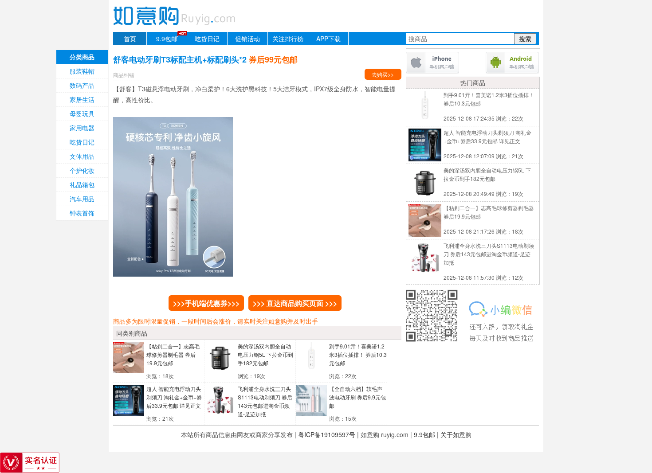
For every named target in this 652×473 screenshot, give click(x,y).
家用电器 (82, 127)
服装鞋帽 (82, 70)
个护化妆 (82, 170)
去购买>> (383, 74)
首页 (130, 38)
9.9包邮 (166, 38)
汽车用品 (82, 198)
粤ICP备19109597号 (326, 434)
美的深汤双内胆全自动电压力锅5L (265, 354)
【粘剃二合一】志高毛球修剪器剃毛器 (173, 354)
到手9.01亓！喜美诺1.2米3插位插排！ (358, 354)
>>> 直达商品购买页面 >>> (295, 303)
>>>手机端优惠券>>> (206, 303)
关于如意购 (455, 434)
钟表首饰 (82, 212)
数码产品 (82, 85)
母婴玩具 (82, 113)
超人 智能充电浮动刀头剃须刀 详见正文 (174, 397)
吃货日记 (207, 38)
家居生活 (82, 99)
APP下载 (328, 38)
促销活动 (247, 38)
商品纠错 (123, 74)
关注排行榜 (287, 38)
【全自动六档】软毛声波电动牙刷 (357, 397)
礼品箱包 (82, 184)
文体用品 (82, 156)
